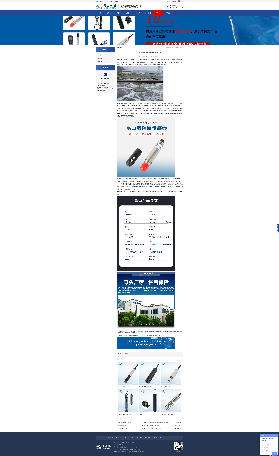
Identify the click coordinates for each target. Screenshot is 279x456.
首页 (99, 13)
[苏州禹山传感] (146, 349)
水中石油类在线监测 (125, 355)
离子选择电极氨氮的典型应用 (133, 422)
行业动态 (100, 58)
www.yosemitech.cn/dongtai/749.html (152, 335)
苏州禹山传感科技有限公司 (133, 332)
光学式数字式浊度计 (166, 425)
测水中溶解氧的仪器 (133, 425)
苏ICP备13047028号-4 (123, 451)
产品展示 (118, 13)
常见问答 (100, 61)
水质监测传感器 (174, 331)
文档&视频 (148, 13)
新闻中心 (158, 13)
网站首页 (110, 437)
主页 (173, 47)
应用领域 (128, 13)
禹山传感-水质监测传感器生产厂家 (131, 331)
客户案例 (137, 13)
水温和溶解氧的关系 (133, 428)
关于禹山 (108, 13)
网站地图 (174, 1)
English (177, 13)
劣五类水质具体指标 (125, 353)
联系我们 (169, 1)
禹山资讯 (100, 55)
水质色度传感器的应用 (166, 428)
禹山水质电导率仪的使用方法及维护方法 (166, 422)
